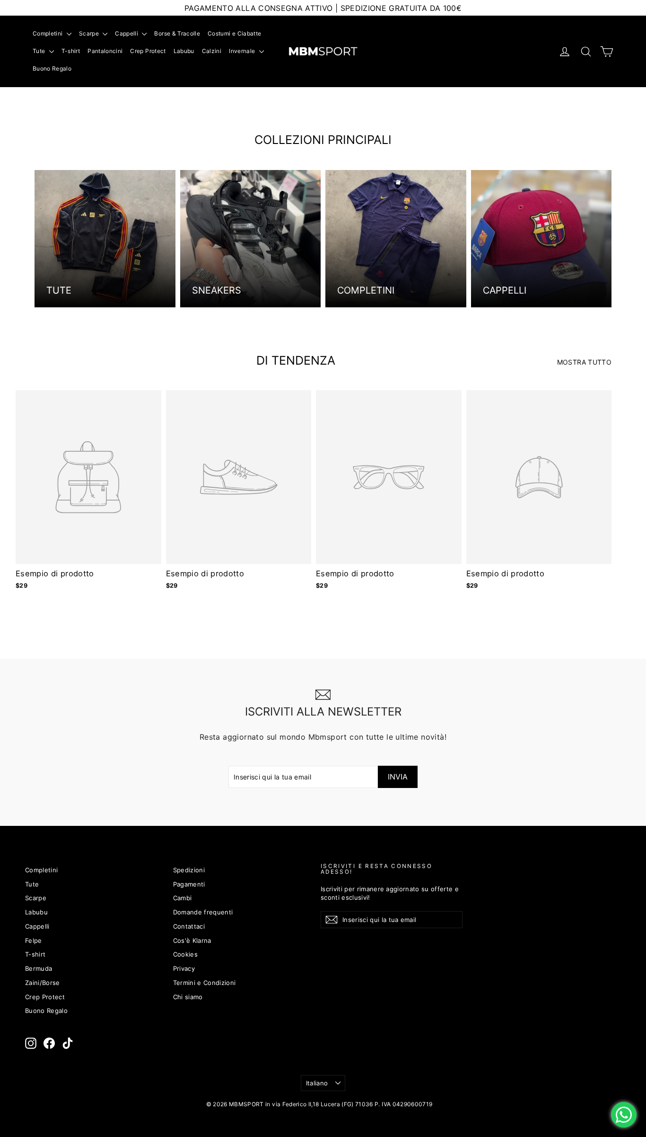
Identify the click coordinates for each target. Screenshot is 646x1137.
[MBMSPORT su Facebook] (49, 1043)
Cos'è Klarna (192, 940)
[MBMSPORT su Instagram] (30, 1043)
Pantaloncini (104, 50)
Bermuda (38, 968)
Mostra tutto (584, 362)
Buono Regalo (52, 68)
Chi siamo (188, 997)
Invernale (243, 50)
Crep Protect (148, 50)
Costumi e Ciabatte (234, 33)
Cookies (185, 954)
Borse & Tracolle (177, 33)
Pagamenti (189, 884)
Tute (40, 50)
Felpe (33, 940)
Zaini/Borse (42, 982)
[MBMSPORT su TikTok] (67, 1043)
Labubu (184, 50)
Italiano (317, 1083)
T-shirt (70, 50)
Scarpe (89, 33)
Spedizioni (189, 870)
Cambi (182, 898)
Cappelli (127, 33)
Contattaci (189, 926)
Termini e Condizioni (204, 982)
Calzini (211, 50)
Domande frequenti (203, 912)
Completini (48, 33)
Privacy (184, 968)
